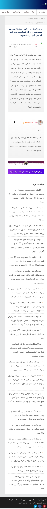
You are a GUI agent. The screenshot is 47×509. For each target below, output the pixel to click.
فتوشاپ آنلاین (22, 503)
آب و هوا (32, 503)
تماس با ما (30, 500)
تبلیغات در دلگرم (20, 500)
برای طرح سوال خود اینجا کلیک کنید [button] (26, 171)
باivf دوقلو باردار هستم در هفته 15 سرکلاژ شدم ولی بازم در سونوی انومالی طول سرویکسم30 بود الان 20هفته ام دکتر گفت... (26, 261)
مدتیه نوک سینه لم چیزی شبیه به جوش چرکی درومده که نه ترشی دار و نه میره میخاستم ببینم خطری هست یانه (26, 415)
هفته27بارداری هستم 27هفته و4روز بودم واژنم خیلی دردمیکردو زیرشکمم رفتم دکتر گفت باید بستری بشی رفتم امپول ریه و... (26, 306)
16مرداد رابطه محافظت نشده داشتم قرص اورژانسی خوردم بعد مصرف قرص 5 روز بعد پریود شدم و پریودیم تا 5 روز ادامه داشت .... (26, 320)
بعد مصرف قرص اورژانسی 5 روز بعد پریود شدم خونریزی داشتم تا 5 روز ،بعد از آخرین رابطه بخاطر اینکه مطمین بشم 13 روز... (26, 229)
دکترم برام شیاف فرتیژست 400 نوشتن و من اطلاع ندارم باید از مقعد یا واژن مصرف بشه (26, 334)
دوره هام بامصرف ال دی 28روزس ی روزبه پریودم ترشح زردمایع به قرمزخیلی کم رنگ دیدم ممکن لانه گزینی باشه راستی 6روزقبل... (26, 292)
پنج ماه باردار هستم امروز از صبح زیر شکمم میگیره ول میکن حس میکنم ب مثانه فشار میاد (26, 429)
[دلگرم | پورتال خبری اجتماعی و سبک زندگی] (43, 4)
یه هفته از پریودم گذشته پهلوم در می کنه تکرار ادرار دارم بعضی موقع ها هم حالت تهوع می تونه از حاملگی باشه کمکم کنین (26, 442)
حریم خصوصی (41, 503)
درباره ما (38, 500)
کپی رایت (10, 500)
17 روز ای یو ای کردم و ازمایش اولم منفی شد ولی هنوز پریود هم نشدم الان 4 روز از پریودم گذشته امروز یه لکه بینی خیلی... (26, 365)
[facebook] (40, 506)
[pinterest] (44, 506)
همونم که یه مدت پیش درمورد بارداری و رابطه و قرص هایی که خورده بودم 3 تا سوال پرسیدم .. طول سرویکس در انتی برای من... (26, 456)
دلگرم (44, 500)
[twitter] (35, 506)
